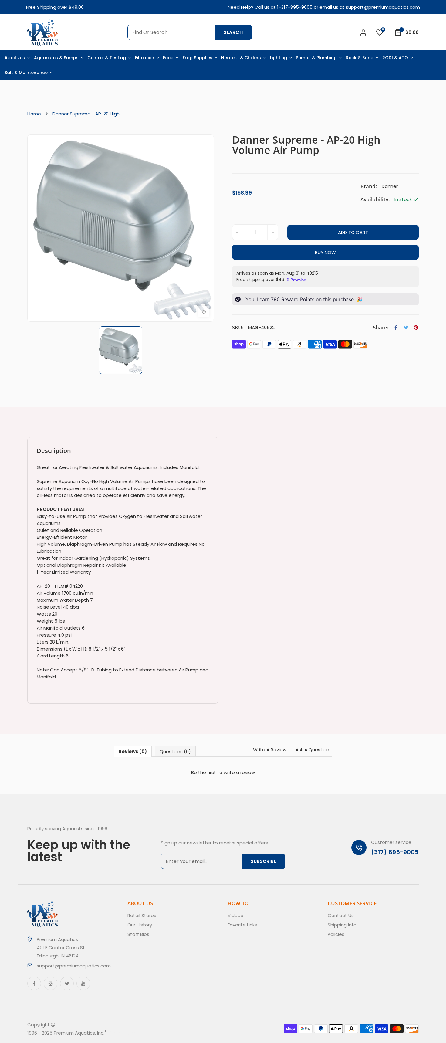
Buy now (325, 252)
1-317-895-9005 (295, 7)
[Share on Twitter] (406, 327)
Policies (336, 934)
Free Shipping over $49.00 (55, 7)
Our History (139, 925)
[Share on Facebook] (396, 327)
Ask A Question (312, 749)
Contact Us (341, 915)
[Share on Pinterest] (416, 327)
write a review (239, 772)
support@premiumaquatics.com (383, 7)
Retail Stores (141, 915)
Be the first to (223, 772)
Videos (235, 915)
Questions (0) (175, 751)
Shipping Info (342, 925)
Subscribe (263, 861)
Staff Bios (138, 934)
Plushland (134, 1033)
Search (233, 32)
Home (34, 113)
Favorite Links (242, 925)
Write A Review (269, 749)
